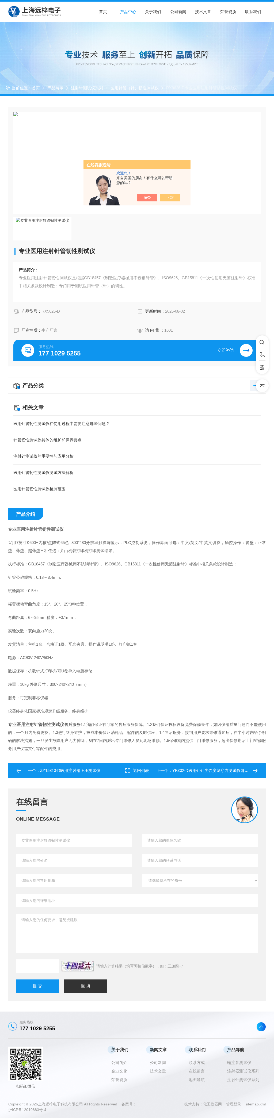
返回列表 (141, 770)
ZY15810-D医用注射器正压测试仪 (70, 770)
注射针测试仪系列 (87, 88)
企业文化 (119, 1071)
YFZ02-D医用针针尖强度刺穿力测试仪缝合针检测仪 (218, 770)
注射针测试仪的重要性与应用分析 (43, 456)
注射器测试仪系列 (243, 1071)
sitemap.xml (255, 1104)
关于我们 (153, 11)
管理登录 (233, 1104)
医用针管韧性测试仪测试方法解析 (43, 472)
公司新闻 (178, 11)
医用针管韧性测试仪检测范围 (39, 489)
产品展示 (55, 88)
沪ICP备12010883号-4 (27, 1110)
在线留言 (197, 1071)
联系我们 (253, 11)
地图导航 (197, 1079)
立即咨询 (225, 350)
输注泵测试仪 (239, 1062)
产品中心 (128, 11)
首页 (103, 11)
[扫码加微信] (262, 367)
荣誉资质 (228, 11)
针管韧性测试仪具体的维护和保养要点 (47, 440)
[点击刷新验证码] (78, 966)
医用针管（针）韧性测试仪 (135, 88)
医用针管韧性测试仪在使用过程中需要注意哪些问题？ (61, 423)
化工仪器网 (214, 1104)
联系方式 (197, 1062)
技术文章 (203, 11)
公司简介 (119, 1062)
